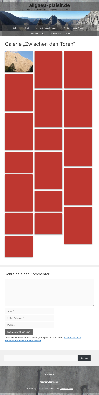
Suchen (84, 358)
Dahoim (16, 28)
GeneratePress (66, 389)
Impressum (49, 374)
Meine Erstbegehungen (46, 28)
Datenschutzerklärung (49, 382)
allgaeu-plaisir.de (49, 5)
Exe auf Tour (56, 33)
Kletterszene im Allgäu (73, 28)
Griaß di (27, 28)
